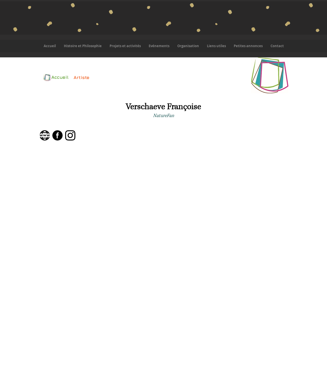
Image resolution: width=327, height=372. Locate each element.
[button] (125, 46)
